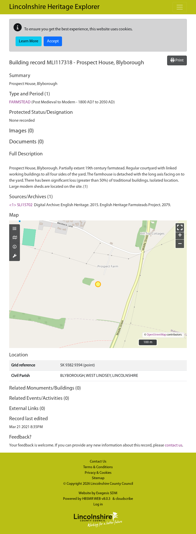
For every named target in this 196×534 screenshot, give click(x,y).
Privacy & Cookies (98, 473)
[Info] (14, 247)
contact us (173, 445)
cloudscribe (124, 499)
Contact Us (98, 462)
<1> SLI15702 (20, 205)
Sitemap (98, 478)
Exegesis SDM (106, 493)
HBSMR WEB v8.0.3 (96, 499)
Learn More (28, 41)
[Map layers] (14, 229)
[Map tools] (14, 256)
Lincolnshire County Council (112, 484)
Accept (53, 41)
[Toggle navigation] (180, 7)
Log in (98, 504)
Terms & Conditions (98, 467)
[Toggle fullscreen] (180, 227)
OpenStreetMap (156, 334)
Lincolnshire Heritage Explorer (54, 7)
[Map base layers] (14, 238)
